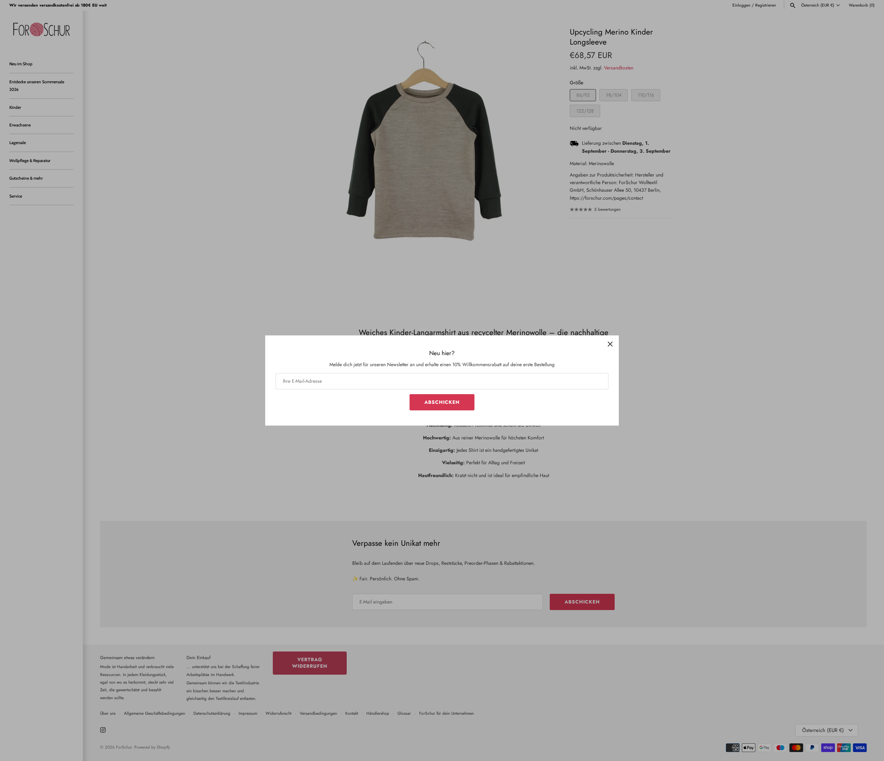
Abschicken (442, 402)
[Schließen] (610, 344)
